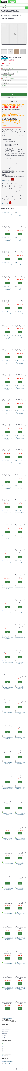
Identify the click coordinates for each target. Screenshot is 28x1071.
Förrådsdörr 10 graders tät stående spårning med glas (20, 227)
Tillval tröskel (5, 82)
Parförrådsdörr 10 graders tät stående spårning (7, 375)
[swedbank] (7, 1047)
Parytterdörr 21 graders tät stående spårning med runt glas (20, 500)
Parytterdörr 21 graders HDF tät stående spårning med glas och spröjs (7, 902)
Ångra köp (4, 1037)
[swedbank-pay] (5, 1043)
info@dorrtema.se (8, 1018)
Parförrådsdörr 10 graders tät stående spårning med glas (20, 375)
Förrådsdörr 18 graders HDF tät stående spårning (7, 675)
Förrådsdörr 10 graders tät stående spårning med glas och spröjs (7, 252)
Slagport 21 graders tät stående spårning (8, 625)
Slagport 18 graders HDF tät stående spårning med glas (20, 927)
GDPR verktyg (4, 1033)
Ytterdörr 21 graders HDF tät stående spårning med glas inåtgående (20, 776)
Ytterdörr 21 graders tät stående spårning (7, 326)
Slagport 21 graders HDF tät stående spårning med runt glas (20, 1002)
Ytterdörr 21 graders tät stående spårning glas (20, 326)
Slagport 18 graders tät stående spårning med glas (20, 575)
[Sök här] (1, 4)
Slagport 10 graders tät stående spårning (8, 525)
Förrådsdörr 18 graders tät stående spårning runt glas (20, 301)
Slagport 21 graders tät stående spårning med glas (20, 626)
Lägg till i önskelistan (11, 97)
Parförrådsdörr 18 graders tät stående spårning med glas (20, 425)
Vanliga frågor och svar (6, 1029)
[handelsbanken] (6, 1049)
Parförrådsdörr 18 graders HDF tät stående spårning (7, 826)
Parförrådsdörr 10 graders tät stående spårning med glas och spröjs (7, 400)
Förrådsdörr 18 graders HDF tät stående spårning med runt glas (20, 701)
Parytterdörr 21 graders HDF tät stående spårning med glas (20, 877)
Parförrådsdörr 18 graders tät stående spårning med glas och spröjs (7, 450)
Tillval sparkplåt (5, 78)
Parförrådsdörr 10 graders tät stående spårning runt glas (20, 400)
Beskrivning (14, 101)
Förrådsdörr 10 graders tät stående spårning (7, 227)
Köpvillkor (4, 1035)
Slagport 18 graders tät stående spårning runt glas (20, 601)
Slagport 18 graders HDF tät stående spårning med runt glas (20, 952)
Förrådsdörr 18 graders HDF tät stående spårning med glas (20, 676)
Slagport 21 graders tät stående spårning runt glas (20, 651)
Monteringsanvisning (6, 180)
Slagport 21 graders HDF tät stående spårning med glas (20, 977)
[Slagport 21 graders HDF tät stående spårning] (14, 34)
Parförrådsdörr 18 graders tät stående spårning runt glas (20, 450)
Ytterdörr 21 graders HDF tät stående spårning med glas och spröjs (7, 751)
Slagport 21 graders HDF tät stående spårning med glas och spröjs (7, 1002)
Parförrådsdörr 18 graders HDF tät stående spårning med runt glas (20, 852)
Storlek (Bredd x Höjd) (7, 68)
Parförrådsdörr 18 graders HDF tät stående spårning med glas (20, 827)
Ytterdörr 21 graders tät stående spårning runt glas (20, 350)
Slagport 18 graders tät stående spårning (8, 575)
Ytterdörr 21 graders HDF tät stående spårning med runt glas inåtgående (20, 801)
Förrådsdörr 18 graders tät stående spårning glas (20, 277)
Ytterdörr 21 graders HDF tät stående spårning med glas (20, 726)
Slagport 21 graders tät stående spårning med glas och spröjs (8, 651)
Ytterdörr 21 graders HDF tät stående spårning (7, 725)
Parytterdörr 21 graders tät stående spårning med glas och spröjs (7, 500)
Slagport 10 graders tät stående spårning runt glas (20, 551)
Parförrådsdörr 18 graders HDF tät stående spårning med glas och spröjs (7, 852)
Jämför (20, 97)
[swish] (7, 1051)
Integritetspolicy (5, 1031)
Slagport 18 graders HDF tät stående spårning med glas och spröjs (7, 952)
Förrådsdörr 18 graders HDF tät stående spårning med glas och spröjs (7, 701)
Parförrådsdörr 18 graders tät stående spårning (7, 425)
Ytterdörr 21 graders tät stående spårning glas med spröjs (7, 350)
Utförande (4, 75)
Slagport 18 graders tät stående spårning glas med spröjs (8, 601)
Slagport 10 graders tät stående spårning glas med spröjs (8, 551)
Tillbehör (4, 85)
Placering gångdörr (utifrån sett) (9, 72)
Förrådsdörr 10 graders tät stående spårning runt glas (20, 252)
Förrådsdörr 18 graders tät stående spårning (7, 277)
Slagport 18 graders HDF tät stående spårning (7, 926)
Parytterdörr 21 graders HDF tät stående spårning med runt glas (20, 902)
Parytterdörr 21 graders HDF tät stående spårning (7, 876)
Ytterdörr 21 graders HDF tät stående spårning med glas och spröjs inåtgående (7, 801)
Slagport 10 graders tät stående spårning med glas (20, 525)
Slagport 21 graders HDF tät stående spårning (7, 977)
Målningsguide (5, 203)
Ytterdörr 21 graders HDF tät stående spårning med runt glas (20, 751)
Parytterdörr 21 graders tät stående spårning (7, 475)
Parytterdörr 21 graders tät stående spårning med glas (20, 475)
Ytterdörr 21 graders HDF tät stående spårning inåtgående (7, 776)
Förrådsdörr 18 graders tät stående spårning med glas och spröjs (7, 301)
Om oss (3, 1027)
